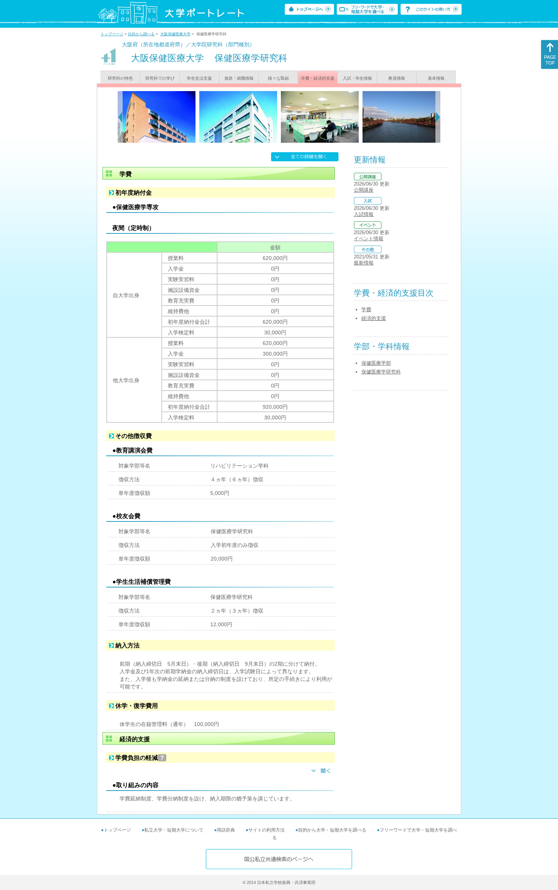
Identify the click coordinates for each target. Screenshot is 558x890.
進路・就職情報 (239, 78)
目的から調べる (141, 34)
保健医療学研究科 (381, 372)
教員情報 (396, 78)
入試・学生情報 (357, 78)
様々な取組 (278, 78)
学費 (366, 309)
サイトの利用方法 (266, 830)
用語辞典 (226, 830)
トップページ (112, 34)
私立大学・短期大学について (173, 830)
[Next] (437, 117)
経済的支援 (373, 318)
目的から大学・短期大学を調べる (332, 830)
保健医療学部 (376, 363)
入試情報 (364, 214)
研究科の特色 (120, 78)
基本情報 (436, 78)
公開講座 (364, 190)
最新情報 (364, 263)
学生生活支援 (199, 78)
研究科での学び (160, 78)
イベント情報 (368, 238)
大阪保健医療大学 (175, 34)
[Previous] (120, 117)
